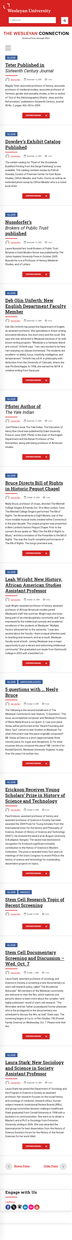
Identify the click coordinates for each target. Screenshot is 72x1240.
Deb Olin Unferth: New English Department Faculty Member (35, 306)
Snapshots (25, 892)
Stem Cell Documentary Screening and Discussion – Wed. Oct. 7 (34, 958)
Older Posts (51, 1166)
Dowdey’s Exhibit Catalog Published (32, 144)
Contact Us (10, 1201)
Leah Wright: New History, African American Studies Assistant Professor (33, 585)
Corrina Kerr (15, 79)
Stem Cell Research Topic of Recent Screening (34, 902)
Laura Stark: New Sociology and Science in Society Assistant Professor (34, 1068)
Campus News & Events (30, 682)
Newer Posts (22, 1166)
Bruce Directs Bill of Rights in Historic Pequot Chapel (34, 486)
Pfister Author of (23, 409)
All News (11, 57)
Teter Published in (29, 67)
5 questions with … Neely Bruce (31, 692)
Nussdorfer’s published (26, 227)
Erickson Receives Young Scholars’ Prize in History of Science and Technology (35, 795)
